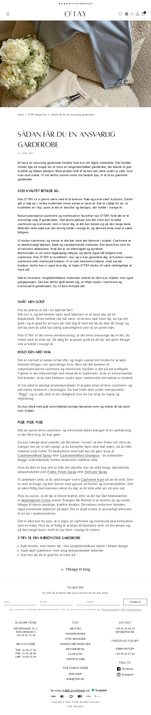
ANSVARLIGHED (75, 633)
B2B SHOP (75, 674)
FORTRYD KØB (75, 659)
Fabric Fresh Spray (61, 472)
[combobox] (79, 602)
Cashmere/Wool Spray (35, 455)
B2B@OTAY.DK (75, 679)
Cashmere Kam (92, 479)
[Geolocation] (126, 14)
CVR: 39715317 (75, 707)
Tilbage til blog (78, 569)
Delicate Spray (96, 472)
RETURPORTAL (75, 649)
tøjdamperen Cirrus (36, 500)
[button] (7, 14)
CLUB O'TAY (75, 654)
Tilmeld (135, 602)
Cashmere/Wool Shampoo (80, 455)
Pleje (23, 394)
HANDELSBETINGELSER (76, 644)
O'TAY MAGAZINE (75, 639)
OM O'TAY (75, 628)
